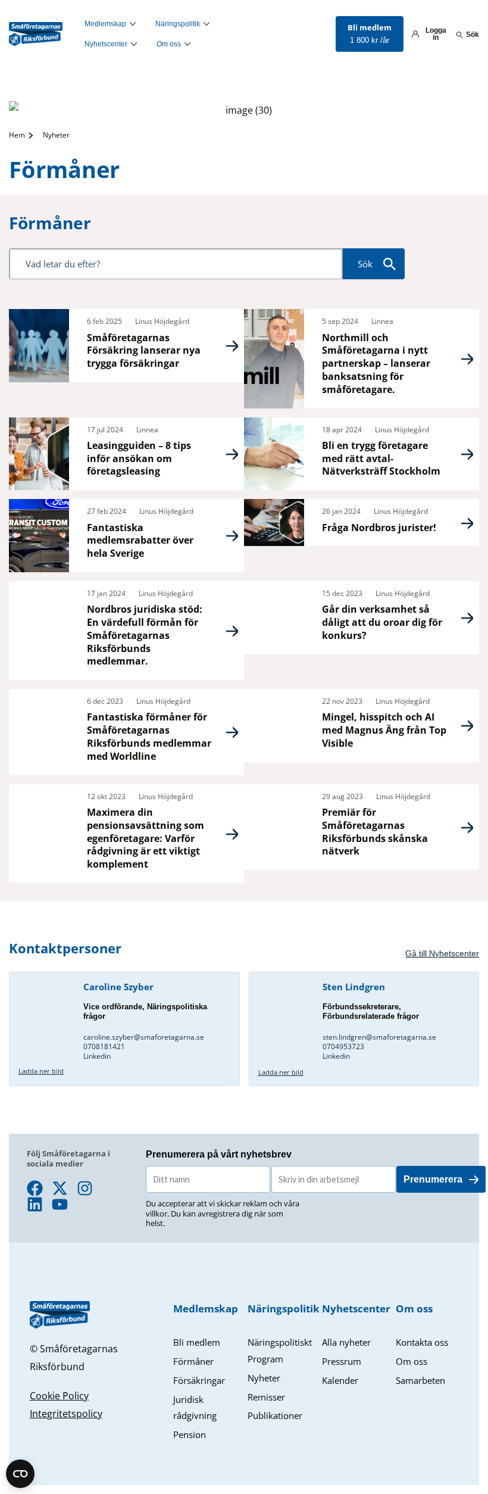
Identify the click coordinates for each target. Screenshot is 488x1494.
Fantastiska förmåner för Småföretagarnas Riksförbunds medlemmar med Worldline (149, 736)
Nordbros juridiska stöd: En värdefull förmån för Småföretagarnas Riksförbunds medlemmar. (144, 635)
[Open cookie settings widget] (20, 1473)
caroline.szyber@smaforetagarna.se (143, 1037)
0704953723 (343, 1046)
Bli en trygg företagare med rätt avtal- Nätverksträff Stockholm (381, 458)
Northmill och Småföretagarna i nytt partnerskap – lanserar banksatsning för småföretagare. (376, 363)
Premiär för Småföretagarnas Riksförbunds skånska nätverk (375, 831)
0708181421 (104, 1046)
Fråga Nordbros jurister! (379, 527)
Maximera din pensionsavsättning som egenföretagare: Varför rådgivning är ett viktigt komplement (145, 838)
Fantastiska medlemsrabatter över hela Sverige (140, 540)
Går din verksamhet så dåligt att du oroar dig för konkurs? (382, 622)
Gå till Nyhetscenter (442, 953)
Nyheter (56, 135)
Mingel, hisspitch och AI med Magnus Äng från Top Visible (384, 730)
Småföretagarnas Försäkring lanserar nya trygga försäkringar (144, 350)
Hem (17, 135)
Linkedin (97, 1056)
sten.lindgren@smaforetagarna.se (380, 1037)
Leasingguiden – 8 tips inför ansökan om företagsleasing (139, 458)
